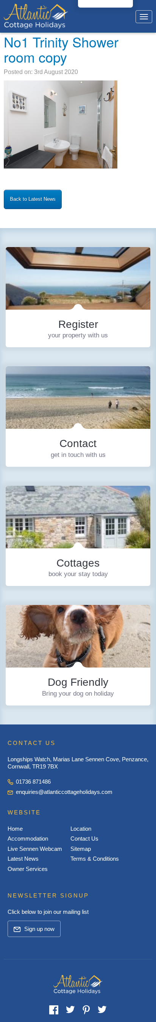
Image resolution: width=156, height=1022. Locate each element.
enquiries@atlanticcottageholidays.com (64, 792)
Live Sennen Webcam (35, 849)
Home (15, 828)
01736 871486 (32, 781)
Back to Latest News (33, 199)
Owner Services (28, 869)
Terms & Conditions (94, 858)
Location (80, 828)
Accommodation (28, 838)
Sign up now (39, 929)
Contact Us (84, 838)
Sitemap (80, 849)
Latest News (23, 858)
